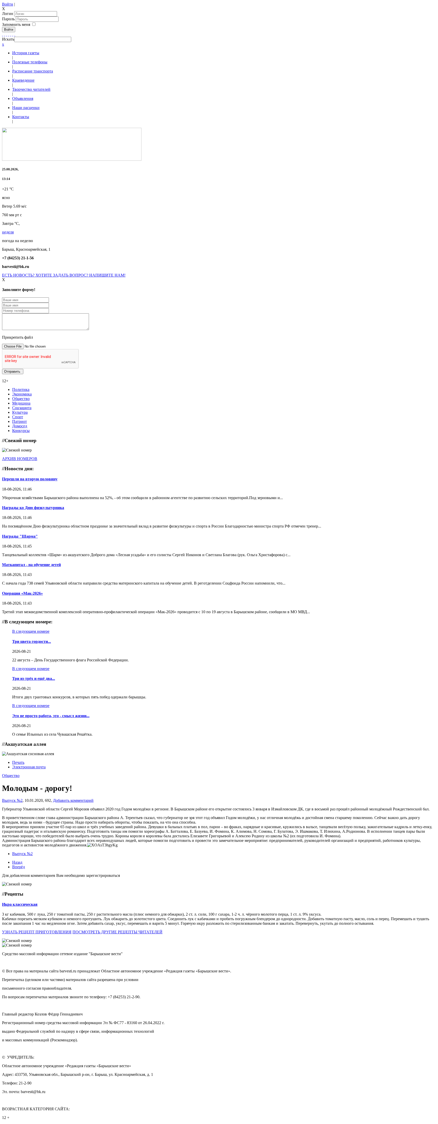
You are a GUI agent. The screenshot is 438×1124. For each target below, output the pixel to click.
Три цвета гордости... (31, 641)
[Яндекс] (12, 34)
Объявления (22, 98)
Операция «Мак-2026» (22, 593)
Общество (21, 398)
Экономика (22, 394)
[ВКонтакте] (10, 34)
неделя (8, 232)
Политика (20, 389)
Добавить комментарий (73, 800)
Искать (8, 39)
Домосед (19, 426)
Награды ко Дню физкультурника (33, 507)
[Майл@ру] (6, 34)
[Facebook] (2, 34)
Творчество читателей (31, 89)
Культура (20, 412)
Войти (7, 4)
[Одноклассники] (8, 34)
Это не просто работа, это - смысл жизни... (50, 716)
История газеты (25, 53)
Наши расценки (26, 107)
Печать (18, 762)
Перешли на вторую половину (30, 479)
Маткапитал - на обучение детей (31, 565)
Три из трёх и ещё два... (33, 678)
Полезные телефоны (29, 62)
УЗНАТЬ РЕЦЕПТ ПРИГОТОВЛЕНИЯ (36, 932)
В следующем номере (30, 631)
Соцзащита (21, 408)
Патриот (19, 421)
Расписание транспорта (32, 71)
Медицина (21, 403)
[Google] (4, 34)
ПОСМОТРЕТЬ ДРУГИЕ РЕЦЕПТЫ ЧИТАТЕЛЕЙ (117, 932)
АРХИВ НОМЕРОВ (19, 459)
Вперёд (18, 867)
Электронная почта (29, 767)
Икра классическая (20, 904)
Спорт (17, 417)
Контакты (20, 117)
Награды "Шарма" (20, 536)
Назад (17, 862)
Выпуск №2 (12, 800)
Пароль (9, 19)
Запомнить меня (16, 24)
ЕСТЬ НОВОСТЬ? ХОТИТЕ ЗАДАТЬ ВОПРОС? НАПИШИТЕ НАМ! (63, 275)
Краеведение (23, 80)
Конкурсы (21, 430)
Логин (7, 13)
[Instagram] (14, 34)
